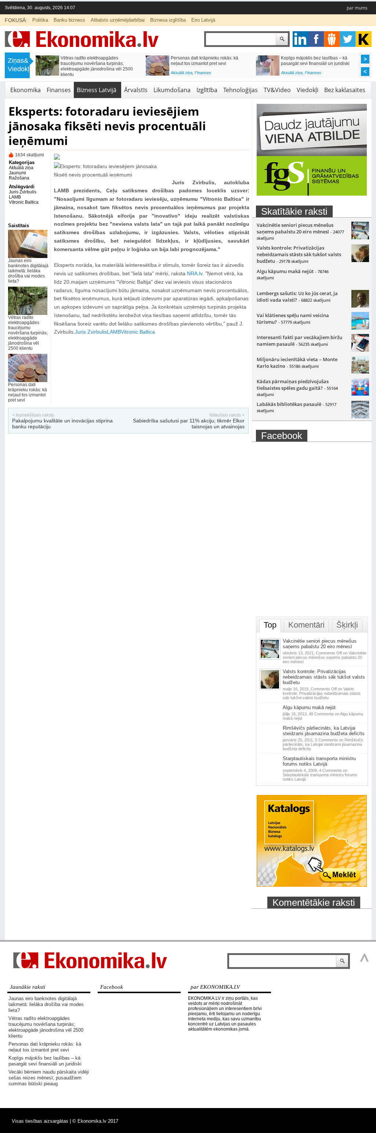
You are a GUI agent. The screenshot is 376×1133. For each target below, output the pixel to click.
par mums (357, 8)
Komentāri (306, 624)
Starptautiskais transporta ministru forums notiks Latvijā (319, 761)
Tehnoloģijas (240, 90)
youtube (364, 39)
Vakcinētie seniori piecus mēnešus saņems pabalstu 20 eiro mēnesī (295, 228)
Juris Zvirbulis (22, 192)
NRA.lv (194, 273)
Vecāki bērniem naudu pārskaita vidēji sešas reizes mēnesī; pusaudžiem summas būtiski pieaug (99, 63)
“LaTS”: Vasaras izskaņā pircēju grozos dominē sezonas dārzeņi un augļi (320, 60)
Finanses (92, 74)
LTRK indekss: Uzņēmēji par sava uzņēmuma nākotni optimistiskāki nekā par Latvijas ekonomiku (209, 63)
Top (270, 624)
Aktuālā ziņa (71, 74)
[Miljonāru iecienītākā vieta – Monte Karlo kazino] (360, 371)
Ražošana (19, 178)
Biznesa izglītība (168, 20)
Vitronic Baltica (24, 202)
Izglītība (206, 90)
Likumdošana (172, 90)
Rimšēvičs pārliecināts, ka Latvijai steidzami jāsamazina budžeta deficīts (324, 730)
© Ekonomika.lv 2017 (95, 1121)
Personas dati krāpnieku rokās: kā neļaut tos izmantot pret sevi (27, 392)
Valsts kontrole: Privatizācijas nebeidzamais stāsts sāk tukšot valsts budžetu (299, 254)
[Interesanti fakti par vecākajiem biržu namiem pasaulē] (360, 349)
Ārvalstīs (136, 90)
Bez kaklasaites (344, 90)
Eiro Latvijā (203, 20)
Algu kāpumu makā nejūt (285, 271)
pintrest (332, 39)
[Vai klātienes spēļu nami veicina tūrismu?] (360, 327)
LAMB (15, 197)
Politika (40, 20)
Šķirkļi (347, 624)
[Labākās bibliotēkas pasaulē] (360, 416)
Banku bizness (69, 20)
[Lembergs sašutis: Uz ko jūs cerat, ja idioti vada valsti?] (360, 305)
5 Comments (323, 744)
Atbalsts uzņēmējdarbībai (118, 20)
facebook (316, 39)
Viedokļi (307, 90)
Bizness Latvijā (208, 74)
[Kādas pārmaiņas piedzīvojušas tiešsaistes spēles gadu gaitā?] (360, 394)
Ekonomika (25, 90)
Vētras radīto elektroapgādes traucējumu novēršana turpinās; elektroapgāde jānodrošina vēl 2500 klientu (28, 333)
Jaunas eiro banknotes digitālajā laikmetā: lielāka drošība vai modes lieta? (28, 271)
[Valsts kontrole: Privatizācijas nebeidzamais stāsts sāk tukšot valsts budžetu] (360, 260)
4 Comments (320, 774)
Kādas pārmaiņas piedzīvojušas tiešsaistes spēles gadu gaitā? (293, 384)
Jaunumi (17, 172)
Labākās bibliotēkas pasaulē (289, 404)
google (300, 39)
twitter (348, 39)
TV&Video (277, 90)
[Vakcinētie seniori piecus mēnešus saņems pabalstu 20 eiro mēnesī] (360, 237)
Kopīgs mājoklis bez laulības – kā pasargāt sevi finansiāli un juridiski (45, 1061)
